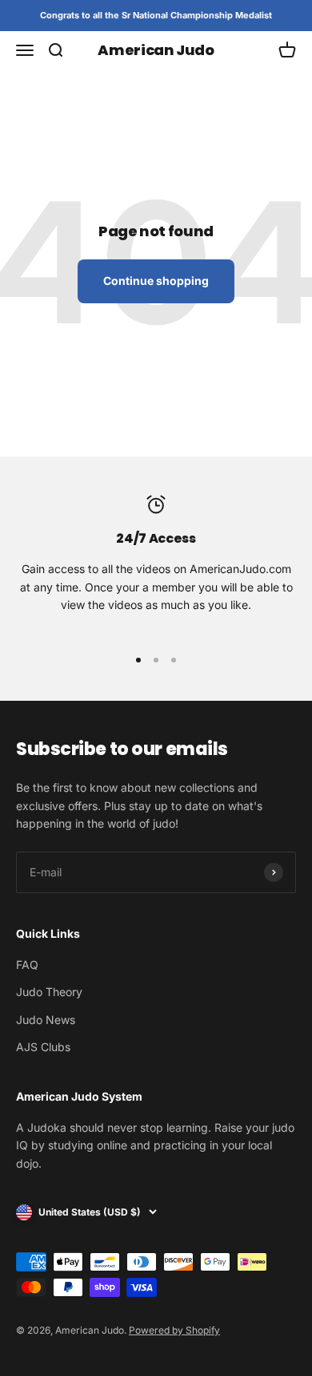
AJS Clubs (43, 1047)
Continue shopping (156, 280)
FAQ (27, 964)
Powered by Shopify (174, 1330)
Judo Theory (49, 991)
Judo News (45, 1019)
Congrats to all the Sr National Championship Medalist (156, 15)
